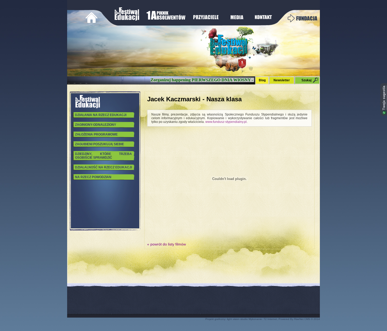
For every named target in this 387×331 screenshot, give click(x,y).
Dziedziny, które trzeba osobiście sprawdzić (103, 155)
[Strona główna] (91, 24)
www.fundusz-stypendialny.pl (226, 122)
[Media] (236, 20)
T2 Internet (270, 319)
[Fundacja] (302, 21)
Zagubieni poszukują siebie (99, 144)
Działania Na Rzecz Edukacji (100, 115)
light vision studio (237, 319)
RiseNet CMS (302, 319)
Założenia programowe (96, 134)
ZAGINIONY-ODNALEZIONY (95, 125)
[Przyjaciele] (206, 20)
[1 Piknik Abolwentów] (167, 20)
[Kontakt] (263, 20)
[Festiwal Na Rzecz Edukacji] (127, 20)
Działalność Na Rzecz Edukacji (103, 167)
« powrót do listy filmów (166, 244)
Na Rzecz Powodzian (93, 177)
